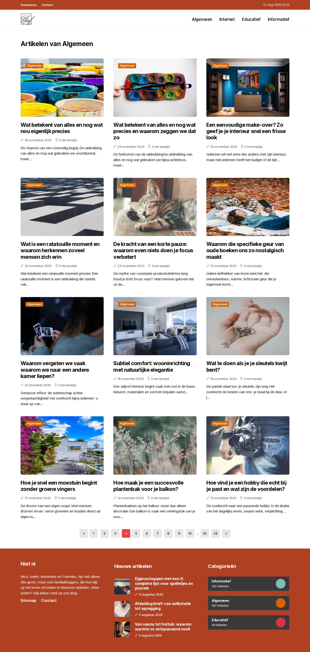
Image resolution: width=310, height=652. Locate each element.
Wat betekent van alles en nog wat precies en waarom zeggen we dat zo (154, 131)
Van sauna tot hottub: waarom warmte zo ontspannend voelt (163, 626)
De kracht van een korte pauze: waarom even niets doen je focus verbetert (153, 250)
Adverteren (29, 5)
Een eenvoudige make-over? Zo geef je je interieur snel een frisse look (246, 131)
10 (189, 533)
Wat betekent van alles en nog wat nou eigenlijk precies (62, 128)
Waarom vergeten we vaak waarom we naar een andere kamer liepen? (55, 369)
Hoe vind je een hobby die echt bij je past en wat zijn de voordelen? (246, 485)
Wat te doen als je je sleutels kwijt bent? (246, 366)
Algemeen (202, 19)
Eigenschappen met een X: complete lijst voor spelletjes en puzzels (164, 583)
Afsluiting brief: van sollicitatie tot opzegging (163, 606)
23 (205, 533)
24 (215, 533)
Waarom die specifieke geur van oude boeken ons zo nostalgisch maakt (245, 250)
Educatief (251, 19)
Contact (47, 5)
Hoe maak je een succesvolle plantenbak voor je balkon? (148, 485)
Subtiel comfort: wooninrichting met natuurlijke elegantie (151, 366)
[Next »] (226, 533)
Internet (227, 19)
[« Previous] (83, 533)
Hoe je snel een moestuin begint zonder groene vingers (59, 485)
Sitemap (28, 600)
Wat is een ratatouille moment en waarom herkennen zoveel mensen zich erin (60, 250)
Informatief (278, 19)
